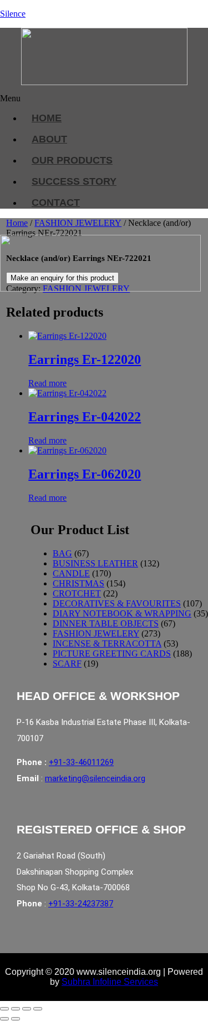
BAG (62, 553)
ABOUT (49, 139)
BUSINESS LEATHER (95, 563)
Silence (13, 13)
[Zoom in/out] (4, 1008)
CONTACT (56, 202)
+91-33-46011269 (81, 762)
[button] (98, 98)
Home (17, 223)
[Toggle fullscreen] (15, 1008)
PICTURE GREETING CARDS (112, 653)
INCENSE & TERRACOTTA (107, 643)
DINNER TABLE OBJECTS (106, 623)
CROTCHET (77, 593)
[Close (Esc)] (37, 1008)
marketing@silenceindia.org (95, 778)
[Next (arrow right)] (15, 1018)
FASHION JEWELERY (77, 223)
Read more (47, 383)
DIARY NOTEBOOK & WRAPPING (122, 613)
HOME (47, 118)
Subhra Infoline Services (110, 982)
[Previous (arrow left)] (4, 1018)
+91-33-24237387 (80, 904)
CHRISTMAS (78, 583)
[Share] (26, 1008)
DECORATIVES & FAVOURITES (117, 603)
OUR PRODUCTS (72, 160)
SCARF (67, 663)
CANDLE (71, 573)
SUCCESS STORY (74, 181)
